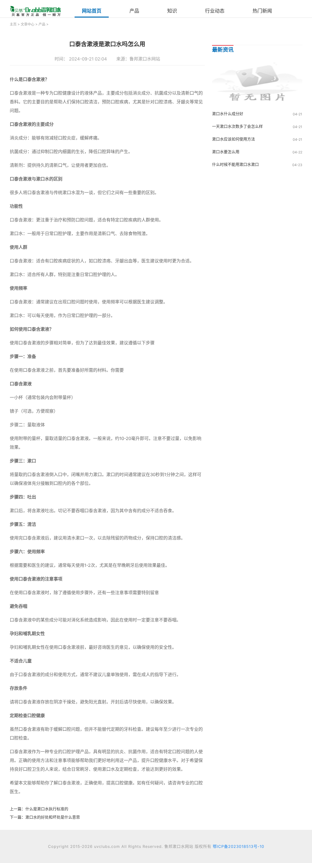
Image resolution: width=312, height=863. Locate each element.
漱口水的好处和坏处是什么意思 (52, 817)
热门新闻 (262, 11)
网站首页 (91, 11)
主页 (13, 24)
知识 (172, 11)
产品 (134, 11)
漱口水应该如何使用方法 (233, 139)
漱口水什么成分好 (227, 113)
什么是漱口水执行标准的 (46, 808)
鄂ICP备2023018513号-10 (238, 846)
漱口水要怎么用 (225, 151)
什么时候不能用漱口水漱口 (235, 164)
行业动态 (214, 11)
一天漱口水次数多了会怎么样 (237, 126)
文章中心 (27, 24)
